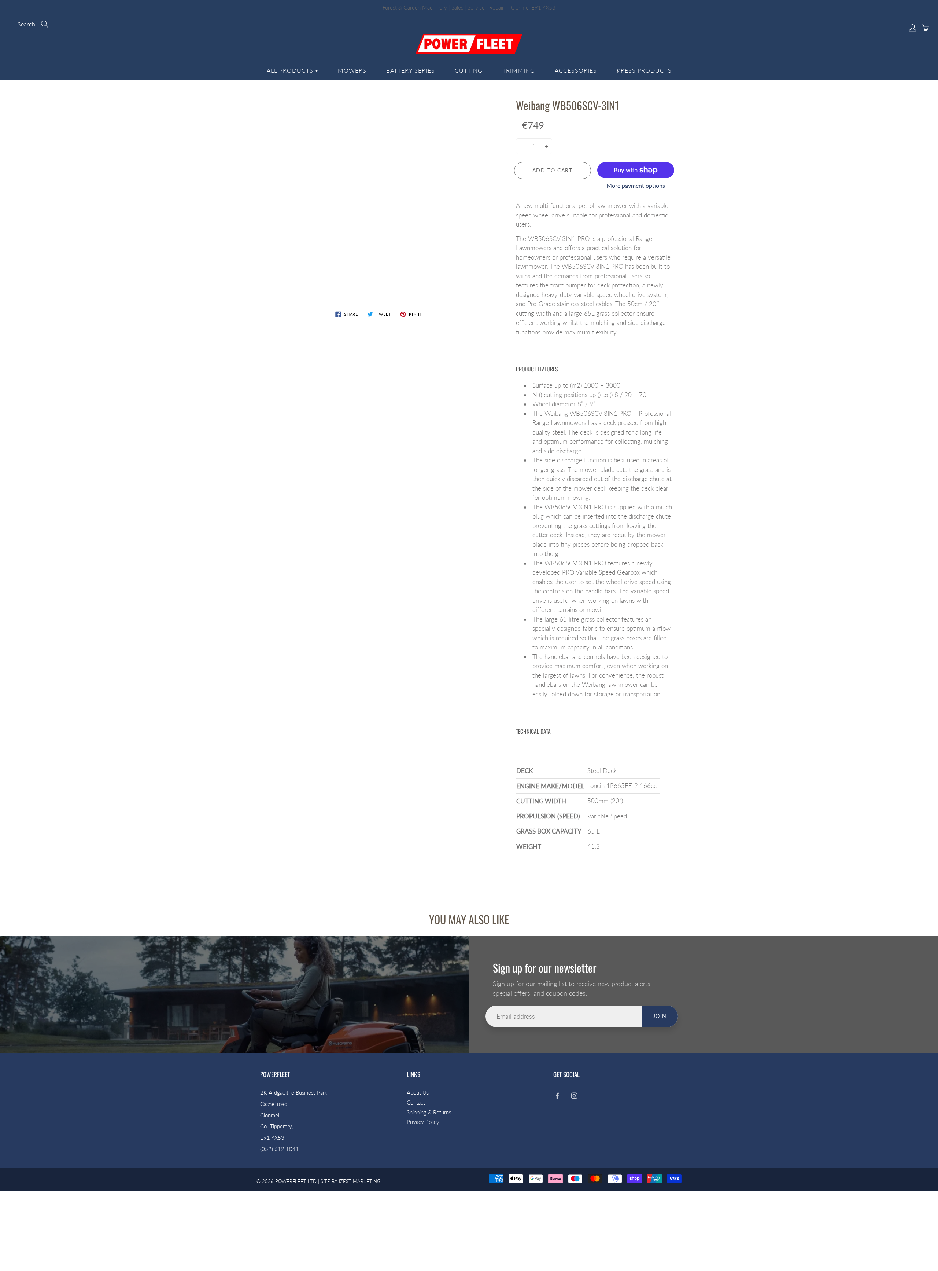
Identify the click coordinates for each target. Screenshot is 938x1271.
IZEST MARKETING (360, 1181)
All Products (291, 70)
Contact (416, 1102)
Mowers (352, 70)
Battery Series (410, 70)
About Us (418, 1092)
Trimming (518, 70)
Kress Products (644, 70)
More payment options (635, 185)
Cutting (469, 70)
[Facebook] (557, 1095)
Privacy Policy (423, 1122)
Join (660, 1016)
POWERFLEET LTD (296, 1181)
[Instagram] (574, 1095)
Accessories (576, 70)
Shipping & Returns (429, 1112)
